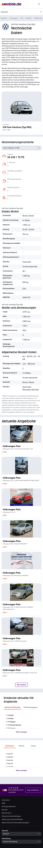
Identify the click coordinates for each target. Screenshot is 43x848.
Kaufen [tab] (21, 746)
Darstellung (6, 838)
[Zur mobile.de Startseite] (11, 4)
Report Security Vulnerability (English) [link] (15, 823)
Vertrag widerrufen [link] (9, 806)
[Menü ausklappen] (41, 11)
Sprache (5, 831)
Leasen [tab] (33, 746)
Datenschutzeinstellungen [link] (11, 816)
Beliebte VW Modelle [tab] (13, 707)
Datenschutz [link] (6, 813)
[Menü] (39, 4)
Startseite (4, 18)
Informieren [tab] (9, 746)
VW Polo (28, 18)
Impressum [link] (6, 800)
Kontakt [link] (4, 810)
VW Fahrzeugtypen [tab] (30, 707)
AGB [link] (3, 803)
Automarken (14, 18)
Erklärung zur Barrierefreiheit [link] (12, 819)
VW (22, 18)
